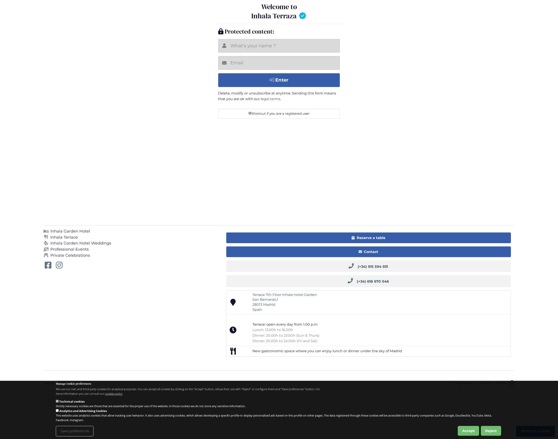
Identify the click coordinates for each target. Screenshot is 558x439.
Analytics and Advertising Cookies (83, 411)
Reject (491, 431)
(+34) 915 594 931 (373, 267)
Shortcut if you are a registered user (281, 114)
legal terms (270, 99)
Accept (468, 431)
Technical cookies (72, 401)
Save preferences (74, 431)
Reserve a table (371, 238)
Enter (281, 80)
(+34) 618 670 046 (373, 281)
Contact (371, 252)
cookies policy (113, 394)
